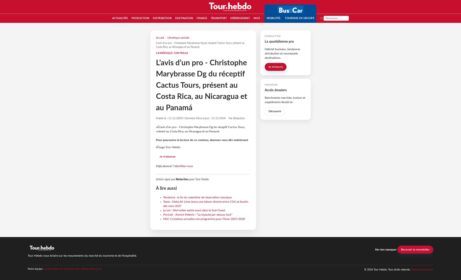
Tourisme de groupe (299, 18)
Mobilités (274, 18)
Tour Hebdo (81, 269)
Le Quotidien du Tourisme (58, 269)
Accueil (160, 38)
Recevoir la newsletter (415, 249)
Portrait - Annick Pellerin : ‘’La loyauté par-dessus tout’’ (197, 214)
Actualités (120, 18)
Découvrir (274, 111)
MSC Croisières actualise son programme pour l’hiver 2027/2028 (204, 219)
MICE (257, 18)
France (202, 18)
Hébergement (240, 18)
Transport (219, 18)
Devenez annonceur (422, 269)
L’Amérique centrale (178, 38)
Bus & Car (96, 269)
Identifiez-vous (183, 166)
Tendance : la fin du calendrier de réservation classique (197, 197)
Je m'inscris (275, 66)
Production (140, 18)
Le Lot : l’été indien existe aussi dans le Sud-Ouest (194, 210)
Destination (184, 18)
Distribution (162, 18)
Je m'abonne (168, 156)
